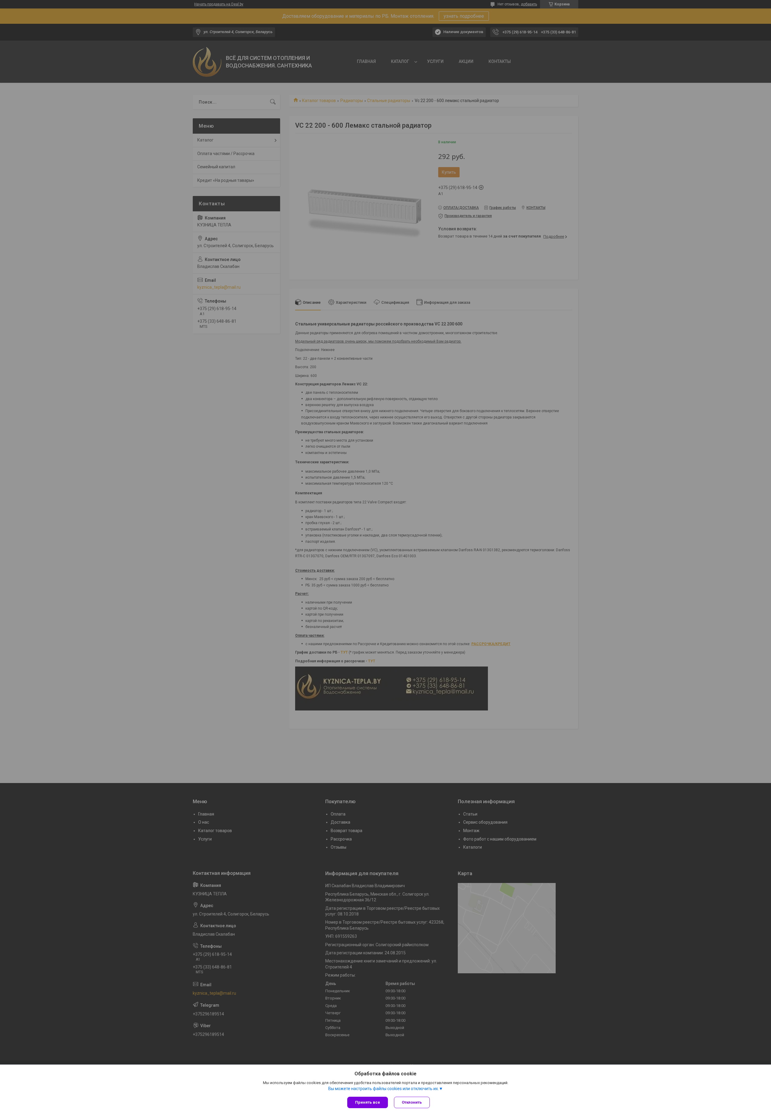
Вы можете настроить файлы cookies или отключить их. (383, 1088)
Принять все (367, 1102)
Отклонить (412, 1102)
